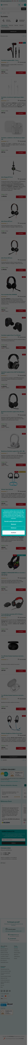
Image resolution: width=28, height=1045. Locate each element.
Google (19, 515)
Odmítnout (13, 528)
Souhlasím (13, 532)
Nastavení (13, 524)
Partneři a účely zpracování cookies (13, 521)
